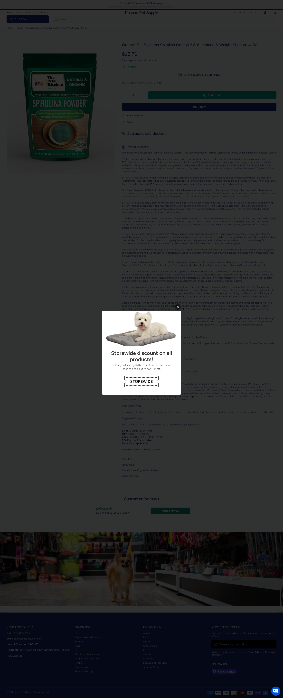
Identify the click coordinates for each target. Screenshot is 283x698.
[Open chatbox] (275, 691)
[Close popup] (178, 307)
